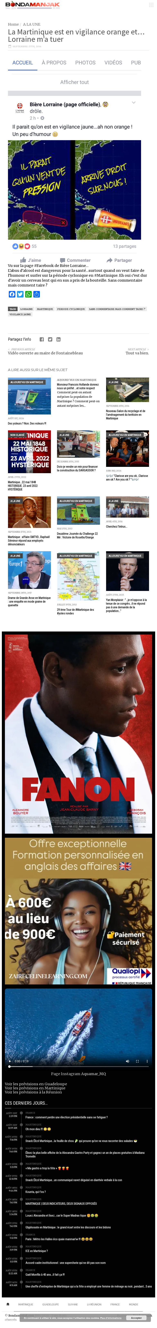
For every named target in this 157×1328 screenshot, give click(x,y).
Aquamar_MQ (93, 1073)
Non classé (17, 434)
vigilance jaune (20, 314)
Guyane (73, 1304)
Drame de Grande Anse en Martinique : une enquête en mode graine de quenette (29, 601)
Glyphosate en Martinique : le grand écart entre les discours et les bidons (68, 1227)
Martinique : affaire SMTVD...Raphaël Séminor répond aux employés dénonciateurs (29, 540)
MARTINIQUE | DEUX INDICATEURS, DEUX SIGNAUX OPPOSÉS (61, 1204)
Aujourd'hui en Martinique (26, 382)
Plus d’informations (110, 1317)
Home (13, 24)
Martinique (45, 309)
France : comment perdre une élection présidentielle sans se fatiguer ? (67, 1117)
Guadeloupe (50, 1304)
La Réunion (94, 1304)
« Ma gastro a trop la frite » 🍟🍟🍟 (47, 1168)
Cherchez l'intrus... (116, 526)
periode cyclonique (71, 309)
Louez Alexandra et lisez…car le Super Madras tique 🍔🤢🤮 (62, 1215)
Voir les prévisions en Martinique (35, 1088)
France (30, 1112)
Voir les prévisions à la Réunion (33, 1092)
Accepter (136, 1318)
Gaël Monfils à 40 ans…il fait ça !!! (45, 1274)
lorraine (26, 309)
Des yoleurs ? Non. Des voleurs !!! (27, 423)
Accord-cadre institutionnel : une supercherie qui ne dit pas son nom (66, 1263)
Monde (133, 1304)
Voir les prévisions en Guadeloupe (36, 1084)
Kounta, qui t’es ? (36, 1192)
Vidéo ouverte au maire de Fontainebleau (45, 353)
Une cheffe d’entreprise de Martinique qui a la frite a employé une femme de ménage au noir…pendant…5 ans (89, 1286)
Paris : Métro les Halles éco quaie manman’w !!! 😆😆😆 (59, 1239)
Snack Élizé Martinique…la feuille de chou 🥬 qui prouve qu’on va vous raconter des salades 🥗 (81, 1141)
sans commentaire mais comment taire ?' (117, 309)
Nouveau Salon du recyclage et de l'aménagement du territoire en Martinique (125, 414)
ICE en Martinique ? (37, 1251)
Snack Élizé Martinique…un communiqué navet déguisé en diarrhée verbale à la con (74, 1180)
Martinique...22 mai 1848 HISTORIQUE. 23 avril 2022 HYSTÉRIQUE (23, 486)
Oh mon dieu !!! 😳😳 (38, 1129)
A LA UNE (31, 24)
